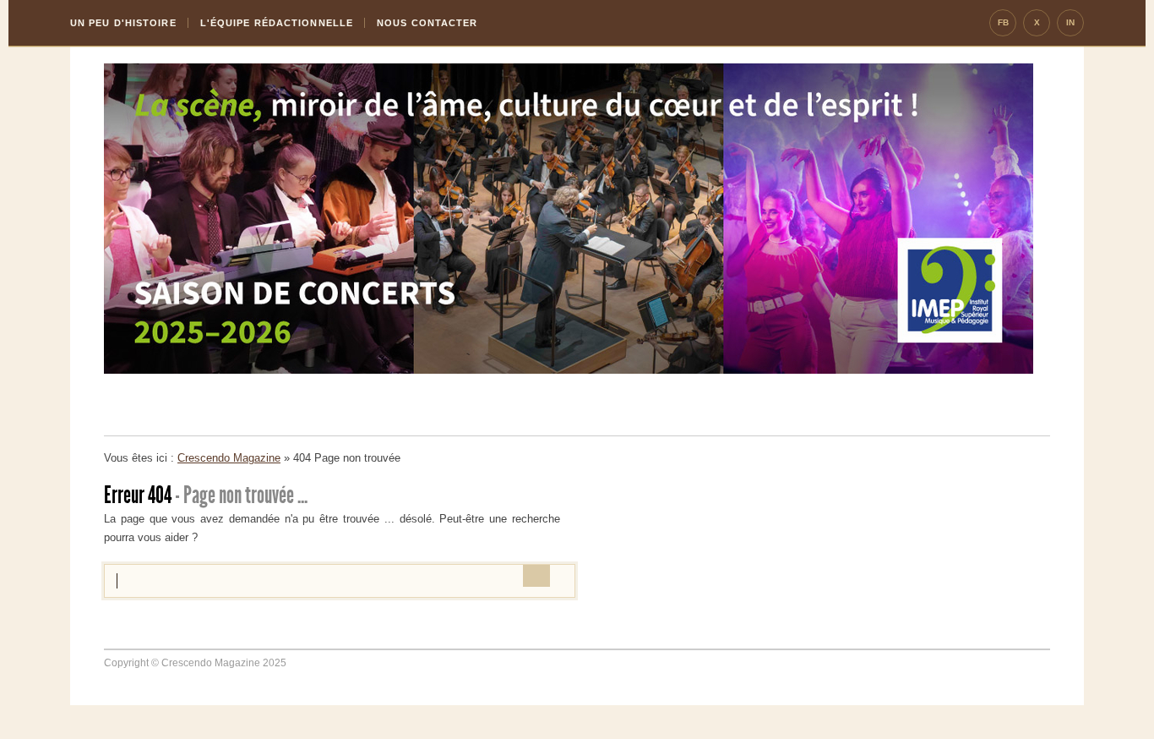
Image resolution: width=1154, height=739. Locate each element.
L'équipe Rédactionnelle (276, 23)
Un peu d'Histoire (123, 23)
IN (1070, 22)
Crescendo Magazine (228, 458)
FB (1003, 22)
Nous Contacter (427, 23)
